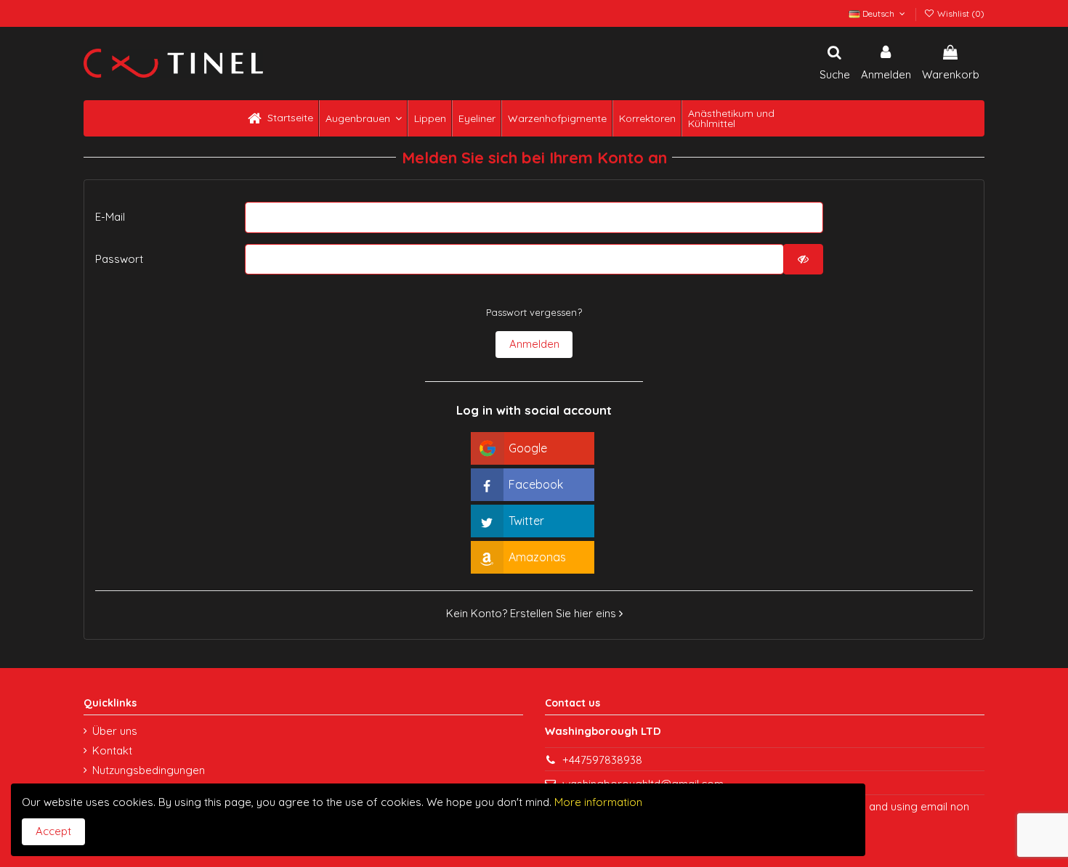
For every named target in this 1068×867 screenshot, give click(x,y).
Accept (53, 831)
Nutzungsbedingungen (148, 770)
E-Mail (110, 217)
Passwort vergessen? (534, 312)
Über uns (114, 731)
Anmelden (534, 344)
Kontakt (112, 750)
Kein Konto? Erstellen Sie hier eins (532, 613)
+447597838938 (602, 760)
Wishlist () (959, 13)
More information (596, 802)
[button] (362, 118)
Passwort (119, 259)
